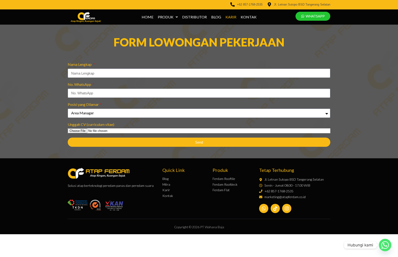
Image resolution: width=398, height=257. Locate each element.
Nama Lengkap (80, 64)
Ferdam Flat (221, 190)
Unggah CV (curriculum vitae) (91, 124)
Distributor (194, 17)
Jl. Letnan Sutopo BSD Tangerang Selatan (302, 4)
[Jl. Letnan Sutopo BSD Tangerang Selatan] (269, 4)
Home (147, 17)
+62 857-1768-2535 (250, 4)
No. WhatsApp (80, 84)
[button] (168, 17)
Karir (230, 17)
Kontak (249, 17)
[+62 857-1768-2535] (232, 4)
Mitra (166, 184)
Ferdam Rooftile (224, 178)
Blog (216, 17)
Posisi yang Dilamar (84, 104)
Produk (165, 17)
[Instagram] (286, 208)
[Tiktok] (275, 208)
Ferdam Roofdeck (225, 184)
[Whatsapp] (263, 208)
